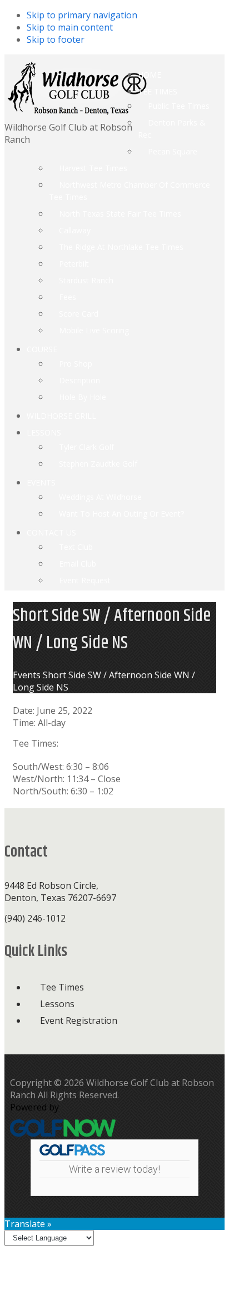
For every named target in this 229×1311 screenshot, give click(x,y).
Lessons (57, 1004)
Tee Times (62, 987)
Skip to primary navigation (82, 15)
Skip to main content (70, 27)
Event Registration (78, 1020)
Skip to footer (55, 39)
